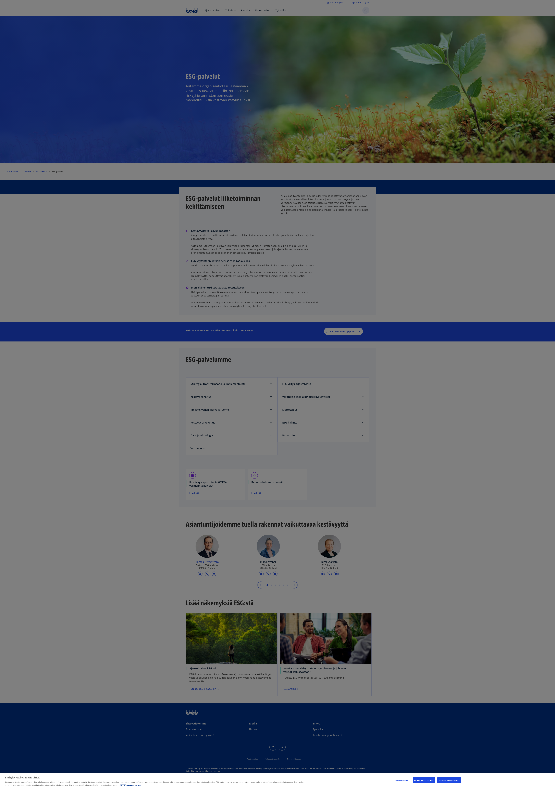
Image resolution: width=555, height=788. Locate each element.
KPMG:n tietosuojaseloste (130, 785)
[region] (277, 780)
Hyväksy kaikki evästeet (449, 780)
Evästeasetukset (401, 780)
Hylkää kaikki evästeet (423, 780)
